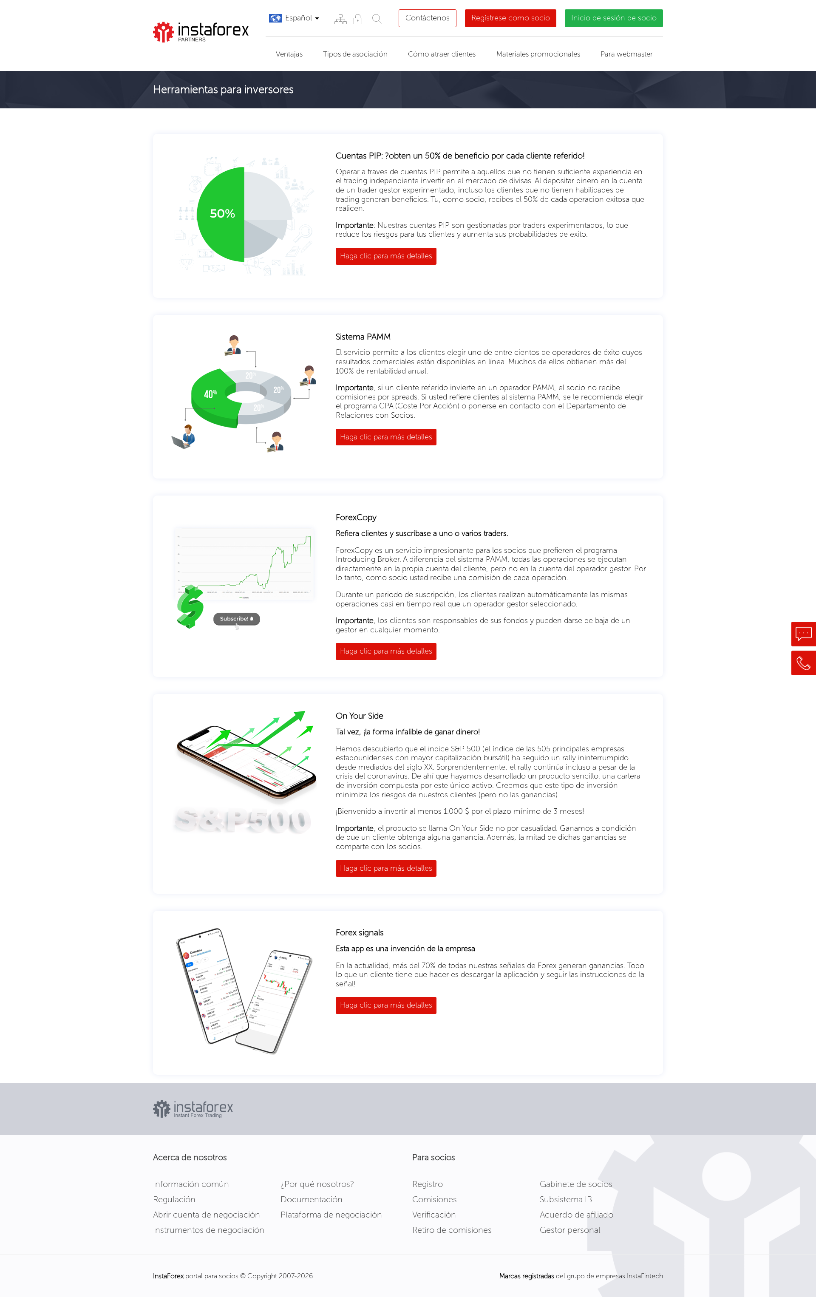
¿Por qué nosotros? (317, 1184)
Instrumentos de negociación (208, 1230)
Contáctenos (427, 18)
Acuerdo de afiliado (576, 1214)
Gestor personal (570, 1230)
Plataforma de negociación (331, 1214)
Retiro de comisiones (452, 1230)
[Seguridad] (357, 18)
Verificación (434, 1214)
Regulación (174, 1199)
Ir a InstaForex (193, 53)
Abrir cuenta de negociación (206, 1214)
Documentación (311, 1199)
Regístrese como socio (510, 18)
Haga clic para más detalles (386, 256)
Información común (191, 1184)
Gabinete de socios (576, 1184)
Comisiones (434, 1199)
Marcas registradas (526, 1276)
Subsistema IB (566, 1199)
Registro (427, 1184)
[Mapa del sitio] (340, 18)
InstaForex (168, 1276)
